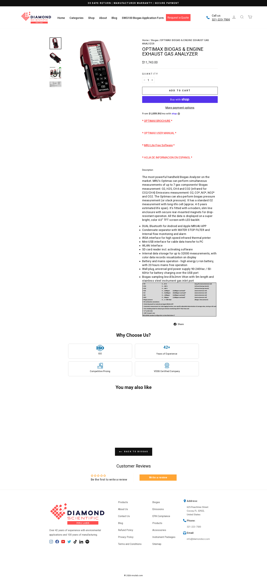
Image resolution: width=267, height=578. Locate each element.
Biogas (155, 40)
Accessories (159, 530)
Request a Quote (178, 17)
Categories (76, 17)
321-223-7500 (221, 19)
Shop (91, 17)
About (103, 17)
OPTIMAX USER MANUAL (159, 133)
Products (123, 502)
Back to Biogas (135, 451)
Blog (114, 17)
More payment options (180, 107)
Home (61, 17)
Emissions (158, 509)
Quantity (150, 74)
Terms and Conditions (130, 544)
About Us (123, 509)
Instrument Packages (163, 537)
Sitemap (156, 544)
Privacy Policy (126, 537)
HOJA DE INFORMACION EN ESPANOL (167, 157)
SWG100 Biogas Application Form (143, 17)
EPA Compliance (161, 516)
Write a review (158, 477)
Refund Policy (125, 530)
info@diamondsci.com (198, 539)
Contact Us (124, 516)
